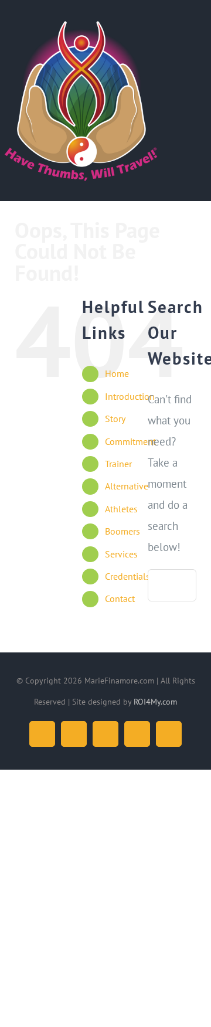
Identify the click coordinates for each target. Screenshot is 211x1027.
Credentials (127, 576)
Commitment (130, 441)
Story (115, 418)
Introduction (130, 396)
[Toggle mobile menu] (188, 29)
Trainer (118, 464)
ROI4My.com (155, 701)
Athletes (121, 509)
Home (117, 373)
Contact (120, 598)
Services (121, 554)
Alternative (126, 486)
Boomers (122, 531)
